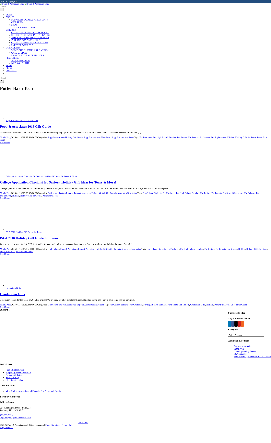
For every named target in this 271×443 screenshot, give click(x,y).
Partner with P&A (14, 375)
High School (53, 249)
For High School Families (164, 137)
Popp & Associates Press (123, 137)
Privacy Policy (68, 425)
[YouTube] (239, 324)
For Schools (249, 193)
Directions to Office (14, 380)
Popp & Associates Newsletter (97, 137)
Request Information (243, 346)
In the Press (239, 349)
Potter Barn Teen (50, 196)
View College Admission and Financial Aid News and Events (33, 391)
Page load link (6, 427)
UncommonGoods (24, 251)
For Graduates (136, 304)
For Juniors (182, 137)
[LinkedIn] (229, 324)
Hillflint (230, 137)
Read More (5, 142)
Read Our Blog (12, 377)
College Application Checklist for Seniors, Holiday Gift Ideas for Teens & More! (41, 176)
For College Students (152, 193)
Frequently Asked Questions (18, 372)
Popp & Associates (68, 249)
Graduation (53, 304)
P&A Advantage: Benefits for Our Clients (252, 356)
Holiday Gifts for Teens (245, 137)
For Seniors (205, 137)
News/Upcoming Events (245, 351)
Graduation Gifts (13, 288)
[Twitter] (236, 324)
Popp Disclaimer (52, 425)
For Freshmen (145, 137)
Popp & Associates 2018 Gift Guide (22, 120)
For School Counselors (233, 193)
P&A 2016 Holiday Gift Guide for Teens (24, 232)
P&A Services (240, 354)
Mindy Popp (5, 137)
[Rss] (242, 324)
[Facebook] (232, 324)
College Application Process (60, 193)
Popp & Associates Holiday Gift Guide (65, 137)
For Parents (193, 137)
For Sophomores (218, 137)
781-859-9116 (6, 415)
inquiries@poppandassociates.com (15, 417)
